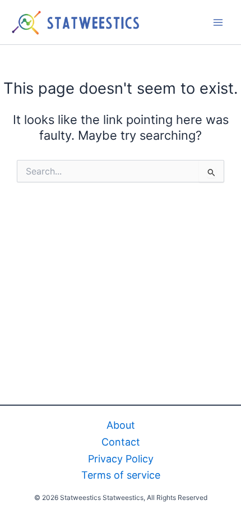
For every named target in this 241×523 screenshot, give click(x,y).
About (120, 425)
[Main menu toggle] (218, 22)
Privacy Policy (121, 459)
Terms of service (120, 475)
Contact (120, 442)
